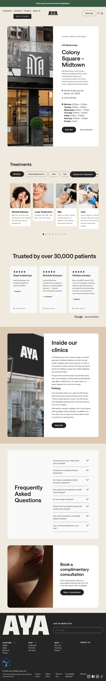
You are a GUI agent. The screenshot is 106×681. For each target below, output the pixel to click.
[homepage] (53, 13)
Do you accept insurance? (63, 499)
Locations (18, 11)
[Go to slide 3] (53, 234)
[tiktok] (102, 676)
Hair (65, 174)
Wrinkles (17, 174)
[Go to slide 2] (49, 234)
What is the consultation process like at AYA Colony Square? (67, 507)
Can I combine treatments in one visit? (66, 527)
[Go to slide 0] (43, 234)
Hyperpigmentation (36, 174)
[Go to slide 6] (62, 234)
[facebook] (93, 677)
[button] (102, 13)
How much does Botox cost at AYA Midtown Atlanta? (66, 517)
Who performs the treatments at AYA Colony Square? (67, 491)
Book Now (89, 13)
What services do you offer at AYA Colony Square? (66, 462)
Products (27, 11)
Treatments (7, 11)
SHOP (30, 643)
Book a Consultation (72, 592)
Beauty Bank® (22, 16)
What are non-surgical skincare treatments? (65, 471)
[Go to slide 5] (59, 234)
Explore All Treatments (83, 174)
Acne (54, 174)
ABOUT (57, 643)
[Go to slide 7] (65, 234)
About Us (36, 11)
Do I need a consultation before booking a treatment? (65, 481)
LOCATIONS (6, 643)
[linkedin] (97, 676)
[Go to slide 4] (56, 234)
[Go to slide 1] (46, 234)
